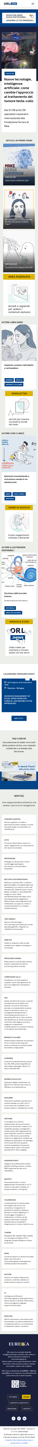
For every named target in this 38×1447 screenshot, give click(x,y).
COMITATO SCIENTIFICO (19, 1403)
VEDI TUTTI (18, 718)
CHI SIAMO (13, 1397)
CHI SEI (26, 1397)
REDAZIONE (12, 1409)
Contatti (25, 1443)
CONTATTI (27, 1409)
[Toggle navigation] (33, 4)
